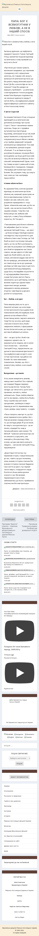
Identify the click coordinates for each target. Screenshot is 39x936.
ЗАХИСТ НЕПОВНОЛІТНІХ (19, 777)
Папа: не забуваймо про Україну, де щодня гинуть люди (18, 552)
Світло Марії (19, 917)
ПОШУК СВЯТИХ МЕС (19, 753)
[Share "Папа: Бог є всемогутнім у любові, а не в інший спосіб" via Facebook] (12, 505)
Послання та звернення (12, 796)
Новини (7, 786)
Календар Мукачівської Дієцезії (15, 831)
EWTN (19, 901)
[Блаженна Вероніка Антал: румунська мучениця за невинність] (19, 559)
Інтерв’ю (7, 816)
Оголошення (8, 791)
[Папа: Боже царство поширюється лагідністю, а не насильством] (19, 584)
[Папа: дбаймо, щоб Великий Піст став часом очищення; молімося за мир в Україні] (19, 570)
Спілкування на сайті (12, 841)
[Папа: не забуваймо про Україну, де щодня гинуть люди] (19, 547)
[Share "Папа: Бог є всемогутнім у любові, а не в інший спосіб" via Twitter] (16, 505)
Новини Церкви (19, 35)
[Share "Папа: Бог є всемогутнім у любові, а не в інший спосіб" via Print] (28, 505)
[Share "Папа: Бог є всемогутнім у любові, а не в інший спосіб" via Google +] (20, 505)
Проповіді (7, 806)
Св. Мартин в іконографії (13, 836)
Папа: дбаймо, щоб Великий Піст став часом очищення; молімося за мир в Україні (19, 576)
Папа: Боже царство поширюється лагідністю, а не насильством (17, 589)
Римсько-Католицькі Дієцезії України (17, 821)
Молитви (7, 826)
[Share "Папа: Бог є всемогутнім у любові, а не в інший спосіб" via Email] (24, 505)
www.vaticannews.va (28, 489)
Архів (6, 851)
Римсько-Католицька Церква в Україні (19, 890)
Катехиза (7, 811)
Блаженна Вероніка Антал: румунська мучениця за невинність (18, 564)
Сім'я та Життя (19, 912)
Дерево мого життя (11, 846)
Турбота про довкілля (12, 801)
